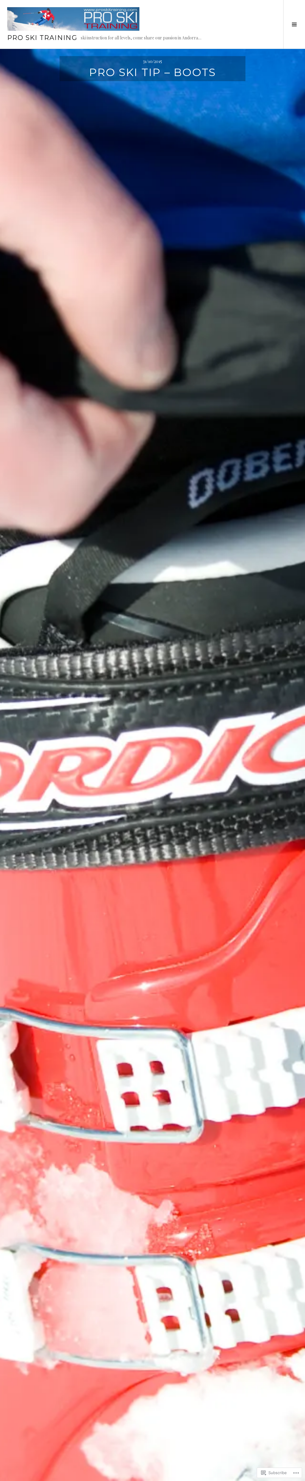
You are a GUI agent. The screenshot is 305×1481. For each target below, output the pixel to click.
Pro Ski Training (42, 38)
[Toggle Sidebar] (294, 24)
